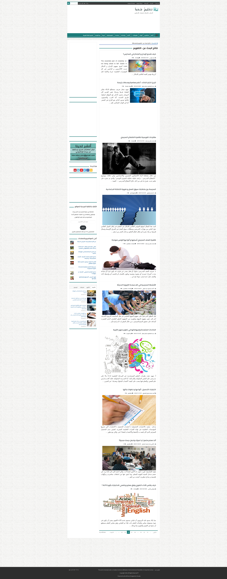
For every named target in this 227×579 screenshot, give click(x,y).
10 (124, 444)
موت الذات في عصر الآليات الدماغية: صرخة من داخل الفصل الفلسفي (78, 299)
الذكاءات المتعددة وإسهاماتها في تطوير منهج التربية (134, 329)
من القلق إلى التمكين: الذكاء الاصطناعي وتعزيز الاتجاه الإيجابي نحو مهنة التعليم (78, 315)
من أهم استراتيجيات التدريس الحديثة (86, 242)
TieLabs (138, 576)
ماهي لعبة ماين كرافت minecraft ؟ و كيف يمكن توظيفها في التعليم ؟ (87, 247)
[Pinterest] (82, 3)
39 (125, 532)
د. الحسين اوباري (151, 193)
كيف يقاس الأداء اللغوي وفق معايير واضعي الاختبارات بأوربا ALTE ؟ (129, 485)
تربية (103, 35)
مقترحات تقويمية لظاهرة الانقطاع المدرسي (138, 137)
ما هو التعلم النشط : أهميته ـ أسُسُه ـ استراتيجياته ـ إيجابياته (86, 257)
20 (144, 532)
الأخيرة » (112, 532)
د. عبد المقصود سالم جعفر (148, 86)
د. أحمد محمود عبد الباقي (148, 289)
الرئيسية (156, 35)
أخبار (152, 35)
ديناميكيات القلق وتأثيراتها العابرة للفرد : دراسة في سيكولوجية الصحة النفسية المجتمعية (78, 307)
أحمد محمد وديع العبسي (149, 393)
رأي (131, 193)
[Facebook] (86, 3)
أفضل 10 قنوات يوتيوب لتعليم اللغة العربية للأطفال (87, 262)
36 (135, 532)
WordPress (126, 576)
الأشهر (88, 287)
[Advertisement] (101, 19)
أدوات (140, 35)
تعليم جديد (157, 570)
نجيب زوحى (152, 58)
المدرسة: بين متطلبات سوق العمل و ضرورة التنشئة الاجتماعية (131, 189)
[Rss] (87, 3)
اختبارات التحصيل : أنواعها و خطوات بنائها (139, 389)
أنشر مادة (146, 3)
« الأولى (155, 532)
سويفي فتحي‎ (151, 489)
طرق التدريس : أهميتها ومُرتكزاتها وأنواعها (87, 278)
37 (131, 532)
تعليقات (82, 287)
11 (123, 244)
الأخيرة (93, 287)
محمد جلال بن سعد (150, 141)
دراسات (117, 35)
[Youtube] (79, 3)
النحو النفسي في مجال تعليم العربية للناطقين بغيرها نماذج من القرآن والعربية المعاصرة (78, 322)
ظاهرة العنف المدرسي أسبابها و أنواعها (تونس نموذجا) (134, 240)
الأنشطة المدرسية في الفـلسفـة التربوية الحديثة (136, 284)
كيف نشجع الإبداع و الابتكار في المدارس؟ (139, 54)
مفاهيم (146, 35)
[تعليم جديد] (146, 11)
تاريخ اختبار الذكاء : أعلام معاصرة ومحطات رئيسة (136, 82)
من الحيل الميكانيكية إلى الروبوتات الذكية (87, 252)
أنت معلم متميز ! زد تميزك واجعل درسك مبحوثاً (137, 440)
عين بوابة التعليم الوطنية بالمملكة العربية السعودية (87, 267)
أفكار (128, 35)
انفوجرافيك (110, 35)
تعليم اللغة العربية (88, 35)
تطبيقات (135, 35)
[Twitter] (84, 3)
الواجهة (134, 193)
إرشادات (123, 35)
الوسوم (75, 287)
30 (141, 532)
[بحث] (68, 3)
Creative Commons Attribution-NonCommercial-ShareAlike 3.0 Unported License (133, 570)
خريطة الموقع (139, 3)
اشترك (83, 228)
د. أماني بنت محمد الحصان (148, 444)
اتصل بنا (151, 3)
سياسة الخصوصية (131, 3)
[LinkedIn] (81, 3)
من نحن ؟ (157, 3)
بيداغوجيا (97, 35)
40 (121, 532)
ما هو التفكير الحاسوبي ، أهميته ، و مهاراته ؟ (87, 273)
